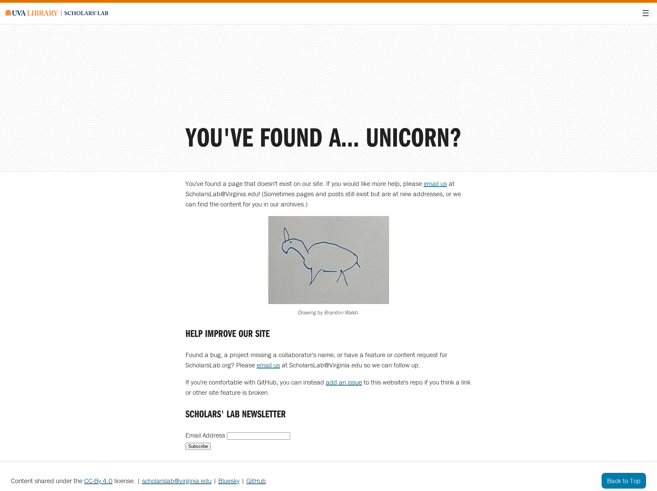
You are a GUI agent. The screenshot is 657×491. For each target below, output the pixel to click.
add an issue (344, 382)
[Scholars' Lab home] (56, 13)
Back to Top (624, 480)
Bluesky (229, 480)
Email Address (206, 435)
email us (435, 183)
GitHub (256, 480)
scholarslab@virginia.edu (176, 480)
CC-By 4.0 (98, 480)
